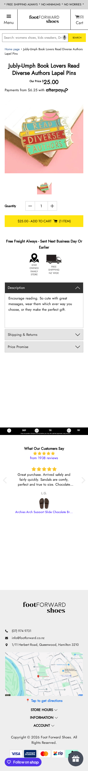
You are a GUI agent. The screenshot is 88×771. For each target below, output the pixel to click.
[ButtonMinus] (30, 206)
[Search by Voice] (64, 37)
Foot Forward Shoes (56, 737)
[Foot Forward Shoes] (44, 19)
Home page (12, 49)
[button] (6, 480)
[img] (44, 453)
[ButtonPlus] (52, 206)
